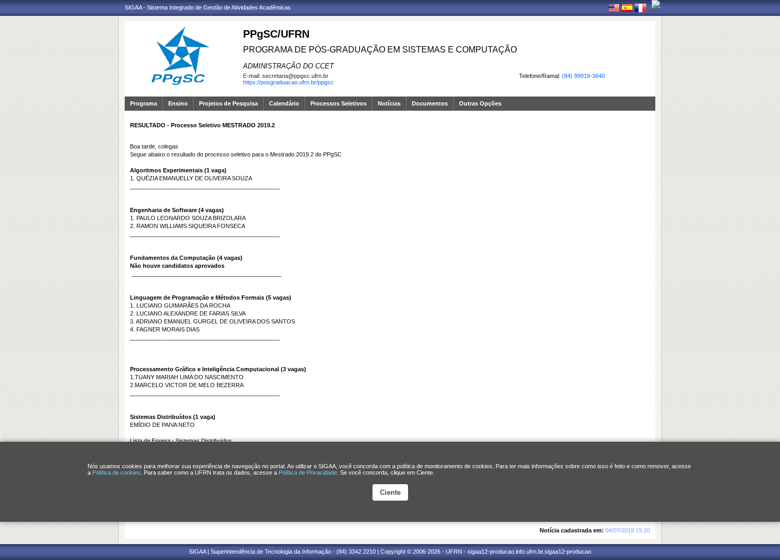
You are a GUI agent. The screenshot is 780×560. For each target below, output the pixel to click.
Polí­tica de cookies (116, 472)
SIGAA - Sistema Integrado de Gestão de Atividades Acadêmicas (208, 7)
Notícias (389, 103)
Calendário (284, 103)
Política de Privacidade (308, 472)
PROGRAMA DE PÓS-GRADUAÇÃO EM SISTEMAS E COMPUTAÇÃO (380, 49)
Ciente (390, 492)
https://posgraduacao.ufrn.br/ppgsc (288, 82)
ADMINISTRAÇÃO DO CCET (288, 66)
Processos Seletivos (338, 103)
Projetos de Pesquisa (228, 103)
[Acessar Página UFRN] (656, 4)
